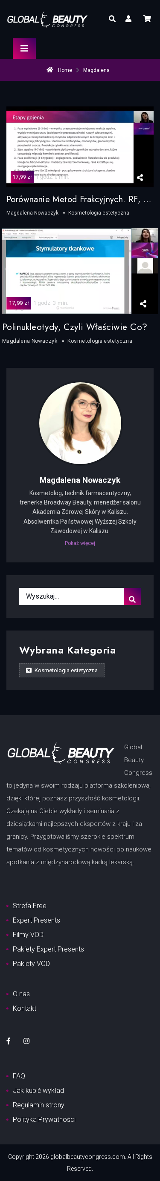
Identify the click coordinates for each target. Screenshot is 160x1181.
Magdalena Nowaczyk (80, 480)
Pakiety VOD (31, 964)
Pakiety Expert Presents (48, 949)
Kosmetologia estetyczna (65, 670)
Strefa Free (30, 906)
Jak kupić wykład (38, 1090)
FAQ (19, 1076)
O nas (21, 994)
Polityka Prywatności (44, 1119)
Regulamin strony (38, 1105)
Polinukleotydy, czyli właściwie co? (74, 326)
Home (64, 70)
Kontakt (24, 1008)
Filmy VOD (28, 935)
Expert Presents (36, 920)
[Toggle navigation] (24, 48)
